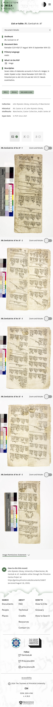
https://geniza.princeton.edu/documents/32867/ (27, 580)
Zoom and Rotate (36, 148)
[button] (10, 7)
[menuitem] (7, 604)
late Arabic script (26, 92)
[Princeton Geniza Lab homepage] (18, 643)
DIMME (14, 92)
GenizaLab (27, 655)
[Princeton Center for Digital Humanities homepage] (34, 643)
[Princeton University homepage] (26, 703)
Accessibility (27, 678)
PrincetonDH (28, 661)
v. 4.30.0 (26, 696)
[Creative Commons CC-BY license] (26, 688)
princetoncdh (28, 667)
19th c (6, 92)
